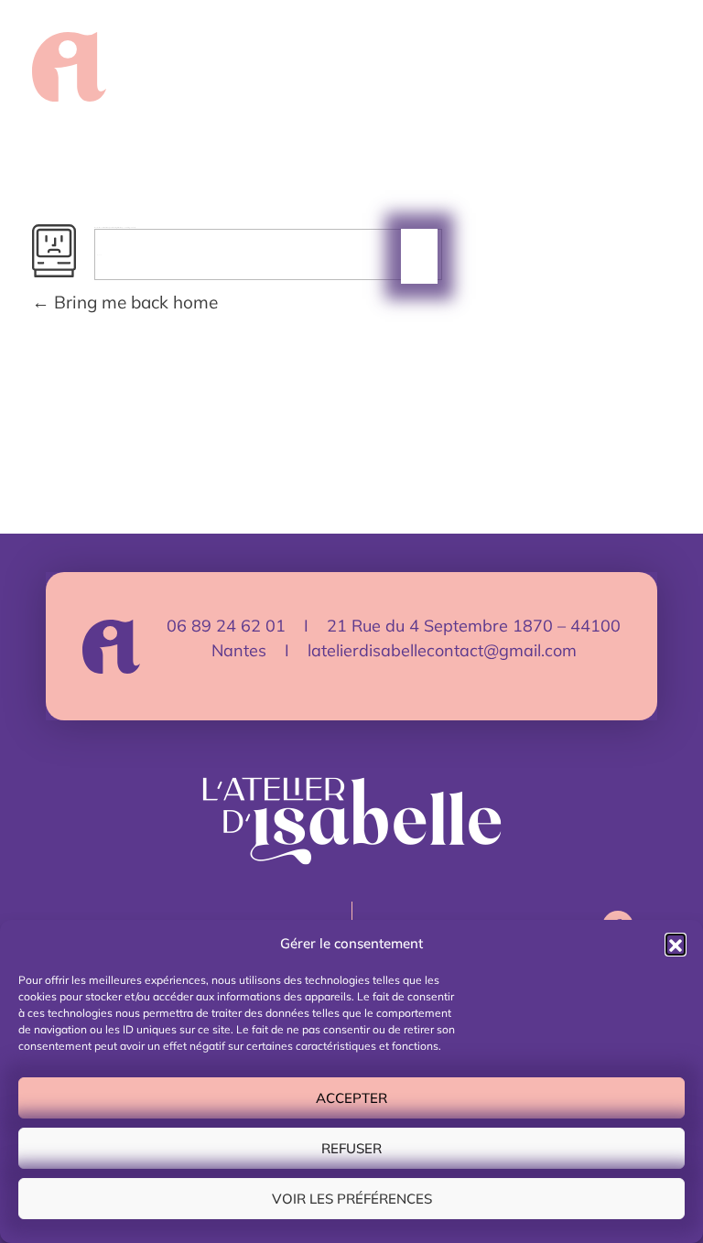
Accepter (351, 1098)
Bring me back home (133, 302)
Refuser (351, 1148)
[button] (675, 944)
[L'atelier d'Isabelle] (69, 67)
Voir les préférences (352, 1198)
